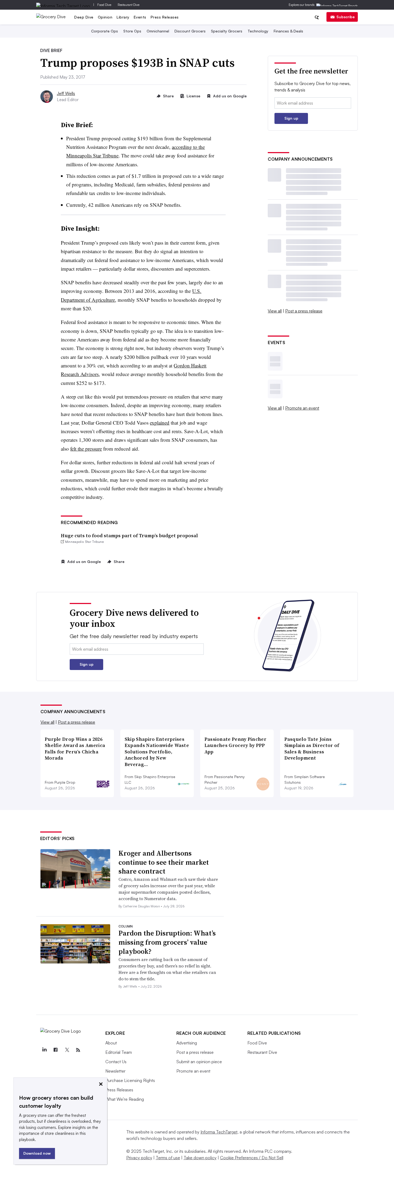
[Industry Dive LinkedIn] (44, 1050)
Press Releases (165, 17)
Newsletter (115, 1071)
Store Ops (132, 31)
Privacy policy (139, 1157)
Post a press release (303, 311)
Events (140, 17)
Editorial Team (118, 1052)
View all (275, 311)
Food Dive (104, 5)
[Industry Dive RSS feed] (78, 1050)
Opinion (105, 17)
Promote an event (302, 408)
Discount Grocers (190, 31)
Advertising (186, 1043)
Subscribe (345, 16)
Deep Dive (84, 17)
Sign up (291, 118)
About (111, 1043)
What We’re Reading (124, 1099)
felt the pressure (86, 448)
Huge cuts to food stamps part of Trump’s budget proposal (129, 535)
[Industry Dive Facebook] (55, 1050)
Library (123, 17)
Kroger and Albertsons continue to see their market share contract (163, 862)
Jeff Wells (66, 93)
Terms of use (168, 1157)
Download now (37, 1153)
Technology (258, 31)
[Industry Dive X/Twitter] (67, 1050)
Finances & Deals (288, 31)
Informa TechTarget (218, 1132)
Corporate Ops (104, 31)
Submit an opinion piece (199, 1061)
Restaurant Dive (128, 5)
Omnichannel (158, 31)
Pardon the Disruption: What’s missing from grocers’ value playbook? (167, 942)
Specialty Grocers (226, 31)
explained (159, 422)
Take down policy (200, 1157)
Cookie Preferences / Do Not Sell (251, 1157)
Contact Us (116, 1061)
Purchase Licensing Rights (130, 1080)
